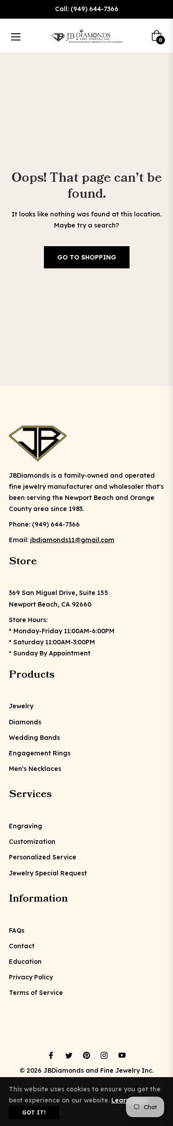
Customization (32, 842)
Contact (22, 946)
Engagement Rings (40, 753)
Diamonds (25, 722)
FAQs (16, 930)
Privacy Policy (31, 977)
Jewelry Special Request (48, 873)
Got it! (34, 1112)
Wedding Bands (34, 738)
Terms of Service (36, 993)
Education (25, 962)
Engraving (25, 826)
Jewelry (21, 706)
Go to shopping (86, 257)
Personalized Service (42, 857)
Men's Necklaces (35, 769)
